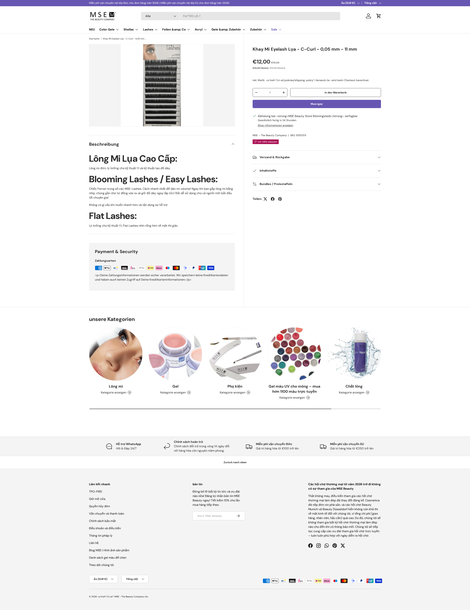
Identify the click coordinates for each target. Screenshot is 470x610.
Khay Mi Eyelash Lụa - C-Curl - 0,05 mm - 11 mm (125, 38)
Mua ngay (317, 104)
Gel (175, 386)
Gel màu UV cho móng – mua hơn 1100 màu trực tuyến (294, 389)
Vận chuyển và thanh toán (106, 513)
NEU (92, 29)
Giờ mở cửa (97, 499)
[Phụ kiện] (235, 354)
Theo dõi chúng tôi (101, 565)
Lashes (148, 29)
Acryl (199, 29)
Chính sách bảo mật (102, 521)
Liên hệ (94, 543)
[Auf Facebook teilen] (272, 199)
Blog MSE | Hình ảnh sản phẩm (109, 550)
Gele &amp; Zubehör (226, 29)
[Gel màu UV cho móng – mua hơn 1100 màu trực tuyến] (294, 354)
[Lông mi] (115, 354)
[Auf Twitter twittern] (265, 199)
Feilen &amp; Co (174, 29)
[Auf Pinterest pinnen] (280, 199)
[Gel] (175, 354)
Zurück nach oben (235, 462)
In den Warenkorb (336, 92)
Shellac (129, 29)
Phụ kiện (234, 386)
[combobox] (240, 16)
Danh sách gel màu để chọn (107, 558)
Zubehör (256, 29)
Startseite (94, 38)
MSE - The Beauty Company (270, 135)
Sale (274, 29)
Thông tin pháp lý (100, 536)
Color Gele (107, 29)
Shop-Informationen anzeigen (275, 125)
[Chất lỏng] (354, 354)
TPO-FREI (95, 491)
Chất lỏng (354, 386)
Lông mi (116, 386)
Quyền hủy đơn (99, 506)
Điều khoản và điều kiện (105, 528)
